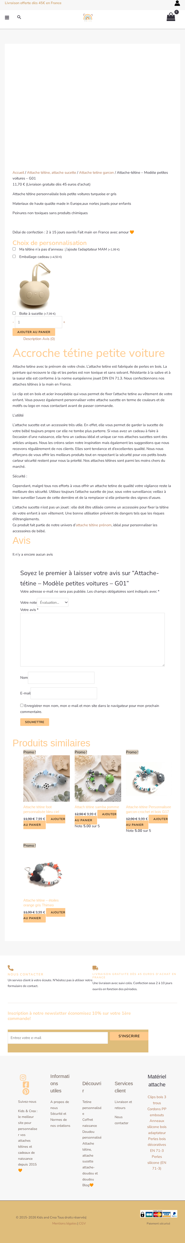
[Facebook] (25, 1084)
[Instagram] (23, 1077)
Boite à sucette (37, 313)
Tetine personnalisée (91, 1108)
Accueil (18, 172)
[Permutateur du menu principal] (7, 18)
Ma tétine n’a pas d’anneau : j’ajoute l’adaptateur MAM (69, 249)
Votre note (28, 602)
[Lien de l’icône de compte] (177, 3)
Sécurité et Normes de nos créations (60, 1119)
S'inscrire (129, 1036)
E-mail (25, 693)
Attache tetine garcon (96, 172)
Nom (24, 677)
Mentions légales (64, 1223)
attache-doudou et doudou (90, 1173)
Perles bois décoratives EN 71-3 (157, 1144)
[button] (19, 17)
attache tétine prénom (94, 525)
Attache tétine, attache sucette (51, 172)
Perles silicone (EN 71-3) (156, 1162)
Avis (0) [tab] (48, 338)
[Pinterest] (25, 1091)
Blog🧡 (87, 1185)
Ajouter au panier (33, 332)
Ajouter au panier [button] (44, 822)
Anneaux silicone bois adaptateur (156, 1126)
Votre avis (29, 609)
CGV (82, 1223)
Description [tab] (32, 338)
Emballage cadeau (40, 256)
